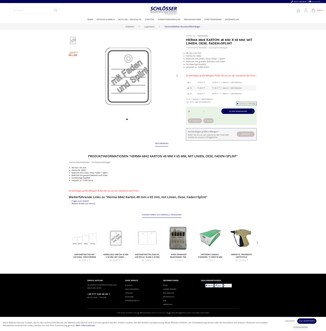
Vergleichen (196, 121)
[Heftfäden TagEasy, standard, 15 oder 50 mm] (210, 238)
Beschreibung (161, 143)
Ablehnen (290, 321)
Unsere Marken (169, 289)
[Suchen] (55, 10)
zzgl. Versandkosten (203, 102)
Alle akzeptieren (307, 321)
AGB (164, 300)
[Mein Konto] (304, 10)
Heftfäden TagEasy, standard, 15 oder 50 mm (210, 255)
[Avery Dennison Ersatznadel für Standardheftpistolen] (179, 238)
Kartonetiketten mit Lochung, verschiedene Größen (84, 255)
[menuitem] (34, 10)
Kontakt (129, 285)
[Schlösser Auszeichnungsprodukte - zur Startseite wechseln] (163, 10)
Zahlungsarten (132, 289)
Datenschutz (168, 297)
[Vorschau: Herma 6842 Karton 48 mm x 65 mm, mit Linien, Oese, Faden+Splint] (73, 40)
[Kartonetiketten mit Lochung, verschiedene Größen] (84, 238)
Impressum (167, 304)
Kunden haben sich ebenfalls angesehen (161, 214)
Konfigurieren (301, 327)
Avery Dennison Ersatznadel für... (178, 255)
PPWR (165, 285)
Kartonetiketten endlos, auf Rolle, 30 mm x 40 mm (147, 255)
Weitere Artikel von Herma (83, 203)
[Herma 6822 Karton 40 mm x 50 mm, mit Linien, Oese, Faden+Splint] (116, 238)
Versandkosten (160, 313)
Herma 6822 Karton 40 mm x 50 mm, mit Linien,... (115, 255)
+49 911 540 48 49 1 (300, 1)
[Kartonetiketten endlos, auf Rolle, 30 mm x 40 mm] (147, 238)
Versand (128, 293)
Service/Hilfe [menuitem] (316, 1)
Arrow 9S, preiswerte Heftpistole (241, 255)
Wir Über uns (168, 293)
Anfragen (245, 134)
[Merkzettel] (298, 10)
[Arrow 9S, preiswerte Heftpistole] (241, 238)
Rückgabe (129, 297)
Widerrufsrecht (132, 300)
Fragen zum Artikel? (80, 201)
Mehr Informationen (85, 325)
